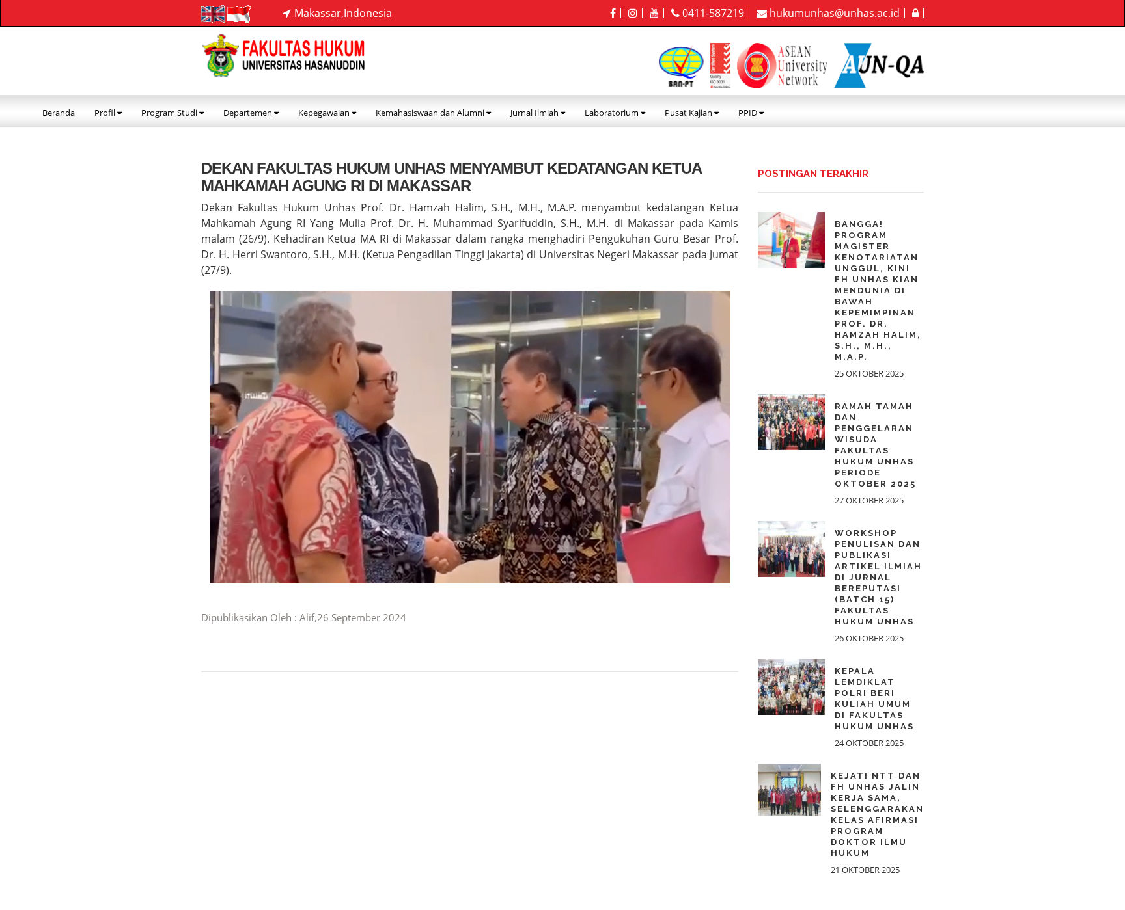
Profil (105, 112)
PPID (748, 112)
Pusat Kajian (689, 112)
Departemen (248, 112)
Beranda (58, 112)
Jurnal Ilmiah (535, 112)
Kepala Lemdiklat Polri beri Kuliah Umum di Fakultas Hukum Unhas (874, 698)
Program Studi (170, 112)
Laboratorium (613, 112)
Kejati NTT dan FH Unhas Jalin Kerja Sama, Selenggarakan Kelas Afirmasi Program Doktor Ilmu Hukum (877, 814)
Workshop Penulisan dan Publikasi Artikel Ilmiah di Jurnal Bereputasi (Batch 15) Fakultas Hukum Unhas (878, 577)
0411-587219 (712, 13)
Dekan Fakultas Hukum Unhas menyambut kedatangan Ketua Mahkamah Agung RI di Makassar (451, 176)
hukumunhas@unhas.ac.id (833, 13)
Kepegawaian (325, 112)
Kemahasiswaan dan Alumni (431, 112)
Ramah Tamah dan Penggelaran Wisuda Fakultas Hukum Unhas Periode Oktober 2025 (875, 444)
